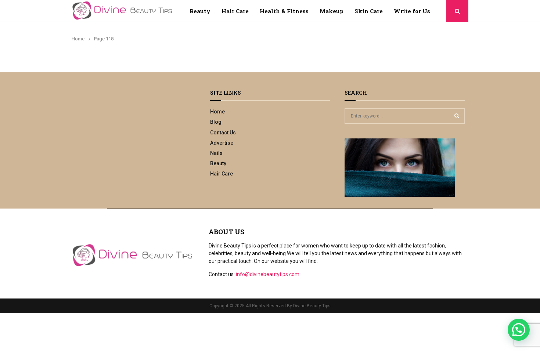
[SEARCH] (457, 115)
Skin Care (368, 11)
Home (217, 112)
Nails (216, 153)
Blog (216, 122)
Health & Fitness (284, 11)
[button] (519, 330)
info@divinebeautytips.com (267, 274)
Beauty (200, 11)
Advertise (221, 143)
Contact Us (223, 132)
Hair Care (235, 11)
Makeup (331, 11)
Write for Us (412, 11)
